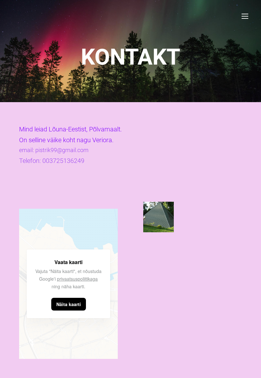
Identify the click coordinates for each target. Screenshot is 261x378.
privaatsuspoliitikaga (77, 279)
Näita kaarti (68, 304)
